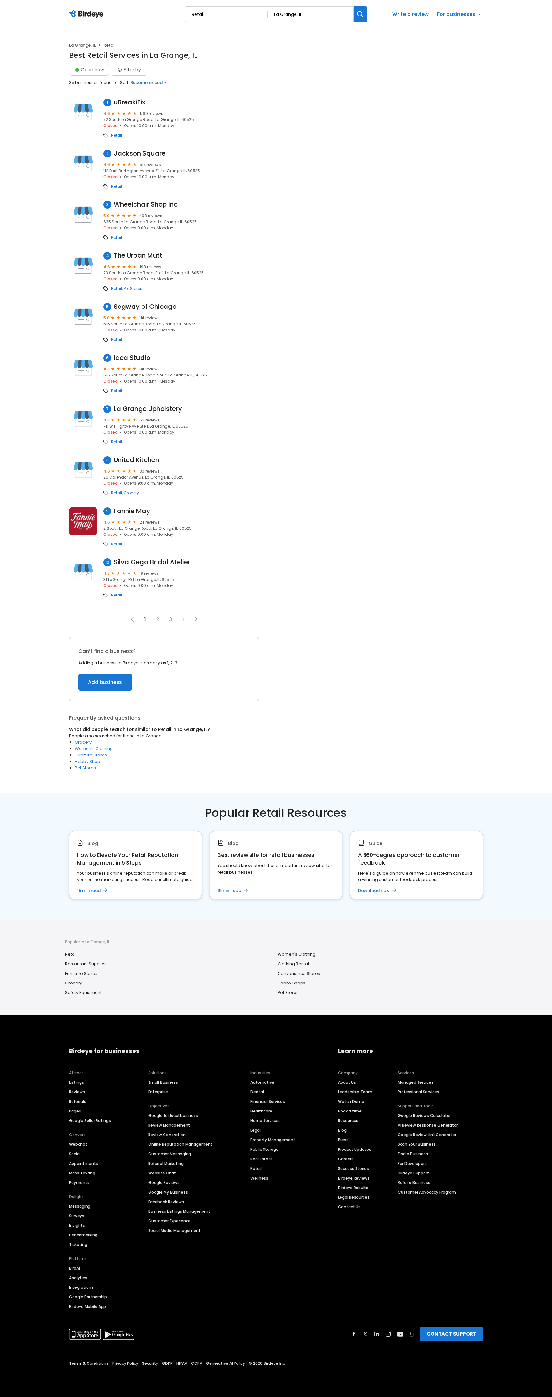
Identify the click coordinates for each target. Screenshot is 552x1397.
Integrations (81, 1287)
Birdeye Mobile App (87, 1306)
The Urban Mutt (138, 256)
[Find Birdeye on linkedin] (376, 1334)
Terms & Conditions (89, 1363)
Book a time (350, 1111)
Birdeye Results (353, 1187)
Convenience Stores (299, 973)
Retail (116, 135)
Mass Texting (82, 1173)
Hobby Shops (89, 761)
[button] (196, 619)
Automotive (262, 1082)
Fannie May (132, 511)
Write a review (410, 14)
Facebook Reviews (166, 1201)
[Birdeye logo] (87, 14)
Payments (79, 1182)
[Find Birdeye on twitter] (365, 1334)
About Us (347, 1082)
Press (343, 1140)
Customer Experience (169, 1221)
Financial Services (267, 1101)
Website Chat (162, 1173)
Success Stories (353, 1168)
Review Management (169, 1125)
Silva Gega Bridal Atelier (152, 562)
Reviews (77, 1092)
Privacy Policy (125, 1363)
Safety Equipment (83, 993)
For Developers (412, 1163)
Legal (255, 1130)
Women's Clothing (94, 749)
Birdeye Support (413, 1173)
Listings (76, 1082)
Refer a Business (414, 1182)
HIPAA (181, 1363)
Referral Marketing (166, 1163)
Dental (257, 1092)
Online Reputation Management (180, 1144)
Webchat (78, 1144)
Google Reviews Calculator (424, 1115)
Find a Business (413, 1154)
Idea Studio (132, 358)
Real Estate (261, 1159)
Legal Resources (354, 1197)
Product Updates (354, 1149)
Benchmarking (83, 1235)
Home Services (265, 1120)
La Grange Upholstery (148, 409)
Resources (348, 1120)
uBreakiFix (129, 102)
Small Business (163, 1082)
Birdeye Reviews (354, 1178)
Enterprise (158, 1092)
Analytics (78, 1277)
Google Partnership (88, 1297)
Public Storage (264, 1149)
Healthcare (261, 1111)
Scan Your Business (417, 1144)
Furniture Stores (91, 755)
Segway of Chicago (145, 307)
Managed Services (415, 1082)
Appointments (83, 1163)
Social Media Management (174, 1230)
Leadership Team (355, 1092)
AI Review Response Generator (428, 1125)
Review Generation (167, 1134)
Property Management (272, 1140)
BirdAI (74, 1268)
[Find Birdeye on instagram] (388, 1334)
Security (150, 1363)
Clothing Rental (293, 964)
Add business (105, 682)
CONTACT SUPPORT (451, 1334)
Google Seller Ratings (90, 1120)
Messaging (79, 1206)
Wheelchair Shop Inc (146, 205)
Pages (75, 1111)
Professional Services (418, 1092)
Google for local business (173, 1115)
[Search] (360, 14)
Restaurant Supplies (86, 964)
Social (74, 1154)
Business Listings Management (179, 1211)
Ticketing (78, 1244)
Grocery (131, 493)
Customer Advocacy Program (427, 1192)
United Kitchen (136, 460)
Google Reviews (164, 1182)
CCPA (196, 1363)
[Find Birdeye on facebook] (353, 1334)
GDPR (167, 1363)
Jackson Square (139, 153)
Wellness (259, 1178)
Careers (346, 1159)
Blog (342, 1130)
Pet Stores (133, 288)
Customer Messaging (169, 1154)
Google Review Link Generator (427, 1134)
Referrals (77, 1101)
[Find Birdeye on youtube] (400, 1334)
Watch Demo (351, 1101)
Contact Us (349, 1207)
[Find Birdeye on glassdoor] (412, 1334)
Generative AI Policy (225, 1363)
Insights (77, 1225)
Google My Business (168, 1192)
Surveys (76, 1216)
